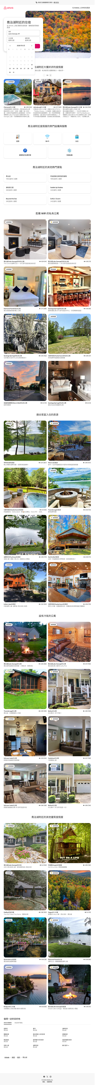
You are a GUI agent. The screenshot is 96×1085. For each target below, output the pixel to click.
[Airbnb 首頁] (8, 8)
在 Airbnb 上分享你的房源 (81, 8)
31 (13, 72)
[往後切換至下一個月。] (31, 45)
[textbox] (15, 40)
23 (10, 68)
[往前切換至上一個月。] (10, 45)
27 (24, 68)
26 (21, 68)
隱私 (43, 1082)
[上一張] (44, 75)
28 (28, 68)
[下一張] (50, 75)
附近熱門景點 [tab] (18, 1023)
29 (32, 68)
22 (32, 65)
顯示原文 (56, 2)
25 (17, 68)
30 (10, 72)
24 (13, 68)
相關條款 (49, 1082)
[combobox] (23, 34)
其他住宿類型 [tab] (8, 1023)
